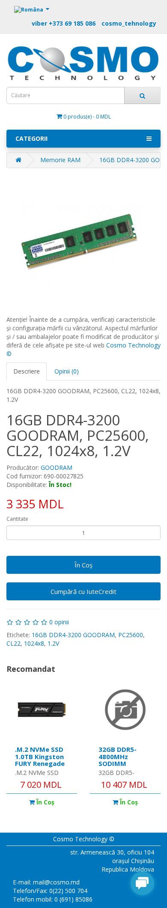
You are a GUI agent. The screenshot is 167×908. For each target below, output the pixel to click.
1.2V (53, 643)
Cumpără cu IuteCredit (83, 591)
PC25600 (130, 635)
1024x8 (34, 643)
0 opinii (59, 622)
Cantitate (17, 518)
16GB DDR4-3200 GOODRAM (73, 635)
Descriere (26, 371)
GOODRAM (56, 467)
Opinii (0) (66, 371)
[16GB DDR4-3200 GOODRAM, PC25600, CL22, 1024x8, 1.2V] (79, 242)
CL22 (13, 643)
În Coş (83, 565)
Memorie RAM (60, 160)
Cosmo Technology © (83, 839)
